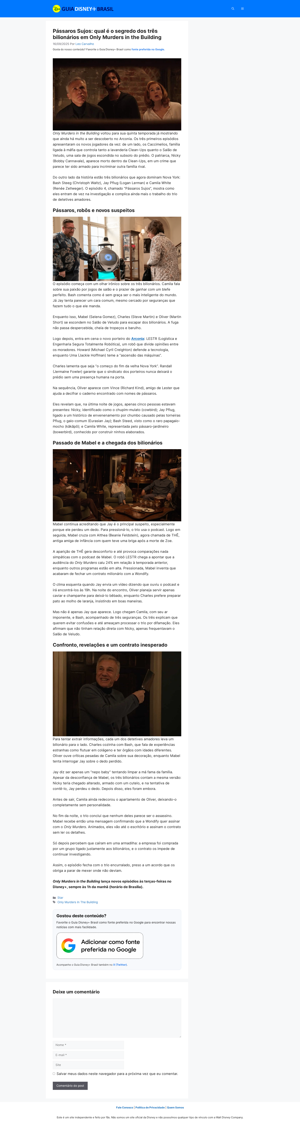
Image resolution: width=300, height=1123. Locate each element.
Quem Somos (175, 1107)
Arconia (137, 339)
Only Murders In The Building (77, 902)
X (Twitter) (120, 964)
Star (60, 897)
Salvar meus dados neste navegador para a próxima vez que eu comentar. (117, 1074)
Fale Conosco (124, 1107)
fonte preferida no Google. (148, 49)
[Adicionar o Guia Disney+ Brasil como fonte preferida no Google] (99, 946)
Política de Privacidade (150, 1107)
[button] (233, 8)
